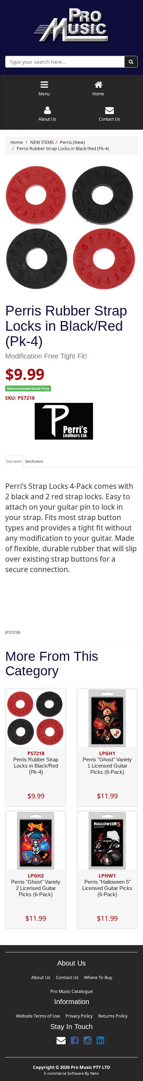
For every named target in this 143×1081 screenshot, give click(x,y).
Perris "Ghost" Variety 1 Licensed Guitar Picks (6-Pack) (107, 765)
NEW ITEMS (42, 142)
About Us (39, 976)
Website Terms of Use (51, 999)
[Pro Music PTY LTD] (71, 24)
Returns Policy (96, 999)
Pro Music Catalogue (96, 976)
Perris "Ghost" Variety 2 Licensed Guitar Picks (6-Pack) (35, 888)
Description (14, 461)
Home (16, 142)
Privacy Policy (76, 999)
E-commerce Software (64, 1055)
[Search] (131, 62)
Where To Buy (72, 976)
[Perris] (71, 421)
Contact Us (54, 976)
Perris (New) (72, 142)
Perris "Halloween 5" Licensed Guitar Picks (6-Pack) (107, 888)
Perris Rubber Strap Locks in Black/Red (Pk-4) (63, 149)
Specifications (34, 461)
